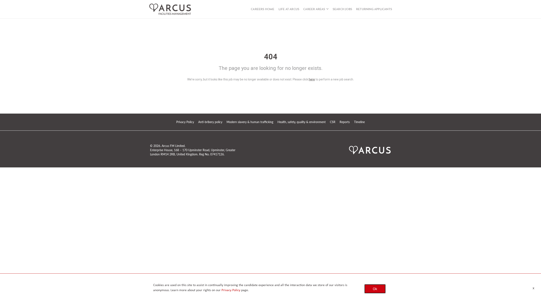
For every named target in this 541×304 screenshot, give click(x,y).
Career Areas (314, 9)
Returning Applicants (374, 9)
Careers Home (262, 9)
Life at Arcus (289, 9)
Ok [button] (375, 289)
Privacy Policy (185, 122)
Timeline (359, 122)
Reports (345, 122)
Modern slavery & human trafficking (250, 122)
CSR (332, 122)
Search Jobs (342, 9)
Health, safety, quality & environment (301, 122)
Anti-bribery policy (210, 122)
